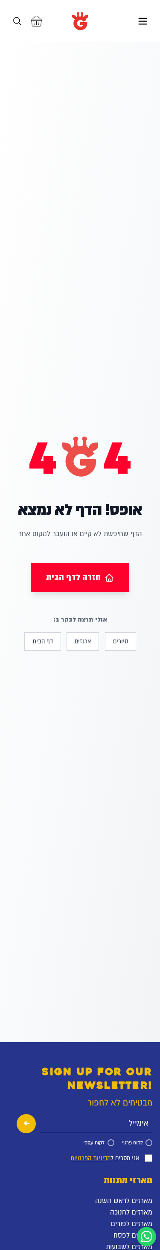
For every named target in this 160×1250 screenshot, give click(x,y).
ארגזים (83, 641)
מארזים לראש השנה (123, 1200)
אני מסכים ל (104, 1158)
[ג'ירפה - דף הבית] (80, 21)
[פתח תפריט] (142, 21)
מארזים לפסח (132, 1235)
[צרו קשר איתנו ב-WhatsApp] (146, 1236)
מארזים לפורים (131, 1223)
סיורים (120, 641)
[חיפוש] (17, 21)
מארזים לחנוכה (131, 1212)
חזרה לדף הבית (73, 577)
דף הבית (42, 641)
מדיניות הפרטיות (90, 1158)
